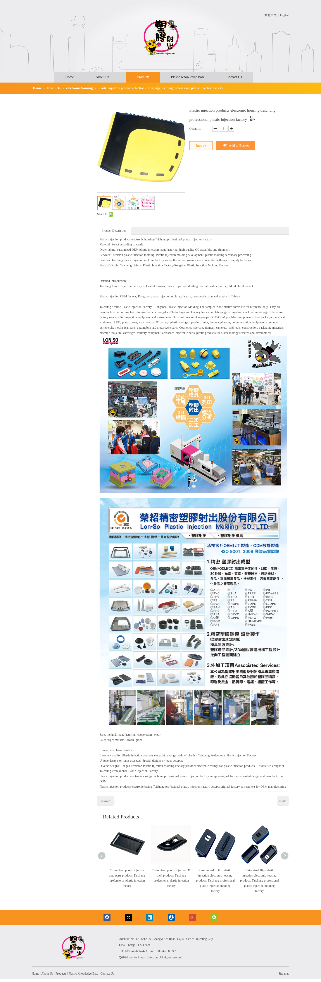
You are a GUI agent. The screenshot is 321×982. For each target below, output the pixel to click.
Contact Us (107, 973)
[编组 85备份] (73, 948)
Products (60, 973)
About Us (47, 973)
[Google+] (192, 917)
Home (35, 973)
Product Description (114, 230)
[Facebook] (107, 917)
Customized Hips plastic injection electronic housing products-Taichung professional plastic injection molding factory (259, 881)
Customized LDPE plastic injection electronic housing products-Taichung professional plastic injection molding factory (215, 881)
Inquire (201, 145)
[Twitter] (128, 917)
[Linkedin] (149, 917)
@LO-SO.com (141, 945)
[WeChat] (214, 917)
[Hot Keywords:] (198, 65)
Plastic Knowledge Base (83, 973)
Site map (283, 973)
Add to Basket (239, 145)
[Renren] (171, 917)
